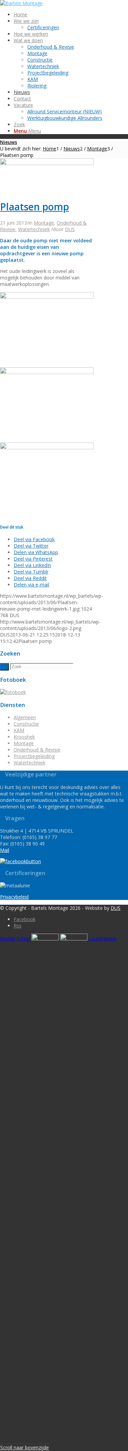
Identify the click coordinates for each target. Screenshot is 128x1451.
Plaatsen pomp (34, 206)
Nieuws (8, 142)
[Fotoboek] (13, 692)
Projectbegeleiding (34, 756)
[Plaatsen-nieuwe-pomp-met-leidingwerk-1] (47, 163)
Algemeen (25, 717)
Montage (44, 223)
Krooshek (24, 736)
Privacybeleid (14, 896)
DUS (70, 229)
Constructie (26, 724)
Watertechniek (34, 229)
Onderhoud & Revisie (37, 749)
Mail (4, 850)
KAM (19, 730)
